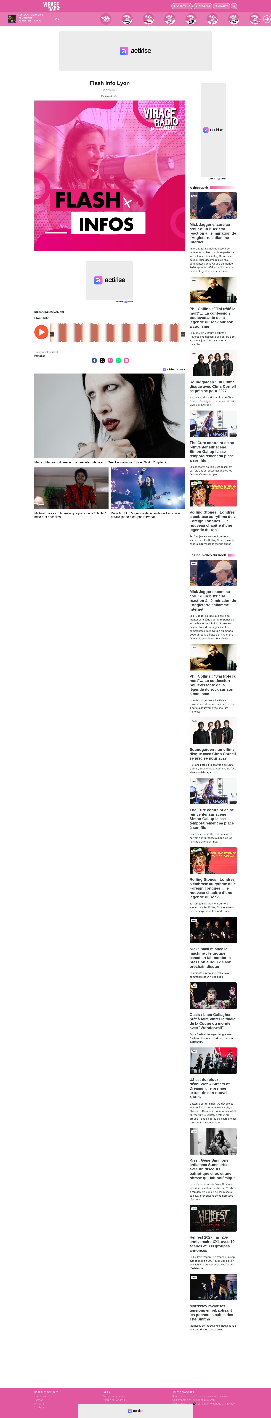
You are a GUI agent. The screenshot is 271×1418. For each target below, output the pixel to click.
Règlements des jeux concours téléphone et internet (203, 1403)
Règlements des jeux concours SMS (193, 1399)
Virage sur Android (114, 1399)
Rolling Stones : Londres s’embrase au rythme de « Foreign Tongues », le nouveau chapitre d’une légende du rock (213, 521)
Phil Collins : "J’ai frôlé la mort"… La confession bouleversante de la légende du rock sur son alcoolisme (212, 318)
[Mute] (57, 19)
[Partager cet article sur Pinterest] (109, 362)
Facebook (40, 1396)
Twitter (38, 1399)
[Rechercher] (234, 6)
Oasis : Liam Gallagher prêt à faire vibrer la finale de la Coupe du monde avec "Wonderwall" (212, 1021)
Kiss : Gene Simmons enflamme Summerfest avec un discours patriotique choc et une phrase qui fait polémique (213, 1169)
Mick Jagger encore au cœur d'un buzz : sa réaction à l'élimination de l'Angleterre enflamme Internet (213, 233)
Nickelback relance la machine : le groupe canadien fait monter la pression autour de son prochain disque (210, 958)
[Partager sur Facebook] (93, 362)
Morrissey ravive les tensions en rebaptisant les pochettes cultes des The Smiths (211, 1312)
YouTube (39, 1407)
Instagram (40, 1403)
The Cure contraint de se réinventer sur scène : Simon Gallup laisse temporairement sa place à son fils (212, 451)
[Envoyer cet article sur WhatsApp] (117, 362)
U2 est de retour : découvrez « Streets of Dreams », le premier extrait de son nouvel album (210, 1088)
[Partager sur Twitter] (101, 362)
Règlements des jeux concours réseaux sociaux (200, 1396)
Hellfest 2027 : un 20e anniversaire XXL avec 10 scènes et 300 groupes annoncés (212, 1244)
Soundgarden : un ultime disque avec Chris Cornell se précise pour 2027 (213, 386)
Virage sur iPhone (113, 1396)
